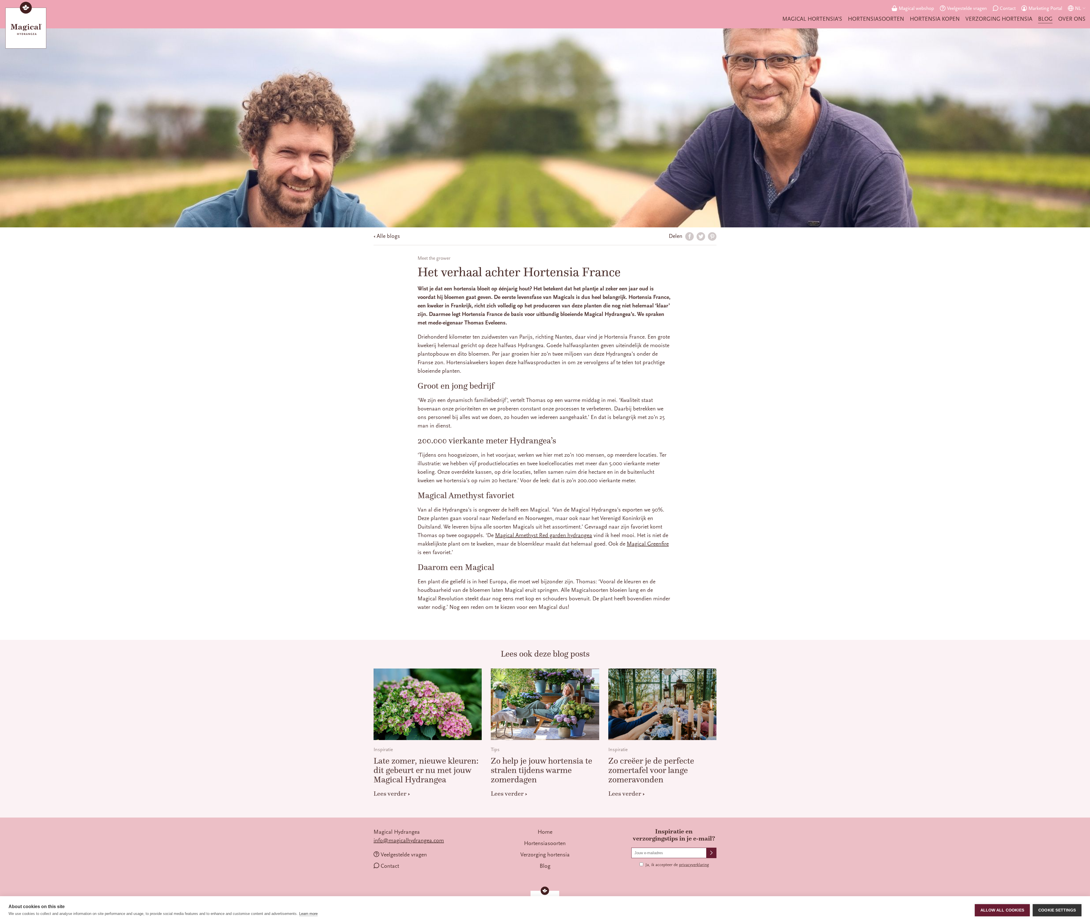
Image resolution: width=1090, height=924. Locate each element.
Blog (1045, 19)
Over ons (1071, 19)
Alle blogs (388, 236)
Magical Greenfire (648, 543)
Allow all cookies (1002, 910)
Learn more (308, 914)
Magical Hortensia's (812, 19)
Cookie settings (1057, 910)
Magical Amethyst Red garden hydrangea (543, 535)
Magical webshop (916, 8)
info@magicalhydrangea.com (409, 840)
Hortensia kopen (935, 19)
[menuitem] (812, 19)
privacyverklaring (694, 864)
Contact (1008, 8)
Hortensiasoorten (876, 19)
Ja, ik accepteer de (677, 864)
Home (545, 832)
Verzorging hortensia (998, 19)
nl (1078, 8)
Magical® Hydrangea (26, 26)
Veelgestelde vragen (967, 8)
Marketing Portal (1045, 8)
